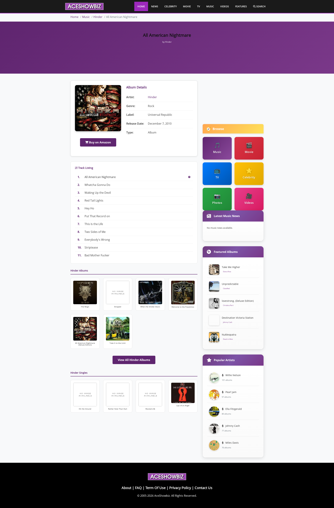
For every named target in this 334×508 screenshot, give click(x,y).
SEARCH (261, 6)
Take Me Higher (231, 267)
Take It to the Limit (118, 343)
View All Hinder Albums (134, 360)
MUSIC (210, 6)
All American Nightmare (100, 177)
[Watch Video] (189, 177)
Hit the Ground (85, 409)
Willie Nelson (233, 375)
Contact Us (203, 487)
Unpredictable (230, 284)
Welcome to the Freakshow (183, 307)
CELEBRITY (170, 6)
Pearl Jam (230, 392)
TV (198, 6)
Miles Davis (232, 442)
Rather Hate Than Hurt (117, 409)
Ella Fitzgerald (233, 409)
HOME (141, 6)
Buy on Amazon (99, 142)
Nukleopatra (229, 334)
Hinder (97, 17)
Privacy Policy (180, 487)
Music (86, 17)
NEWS (154, 6)
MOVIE (187, 6)
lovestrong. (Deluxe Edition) (238, 300)
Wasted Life (150, 409)
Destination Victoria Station (237, 317)
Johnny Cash (232, 425)
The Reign (85, 307)
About (126, 487)
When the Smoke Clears (150, 307)
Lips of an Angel (182, 405)
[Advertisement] (167, 52)
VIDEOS (224, 6)
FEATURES (241, 6)
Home (74, 17)
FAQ (138, 487)
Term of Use (155, 487)
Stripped (117, 307)
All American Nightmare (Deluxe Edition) (85, 344)
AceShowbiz (162, 496)
